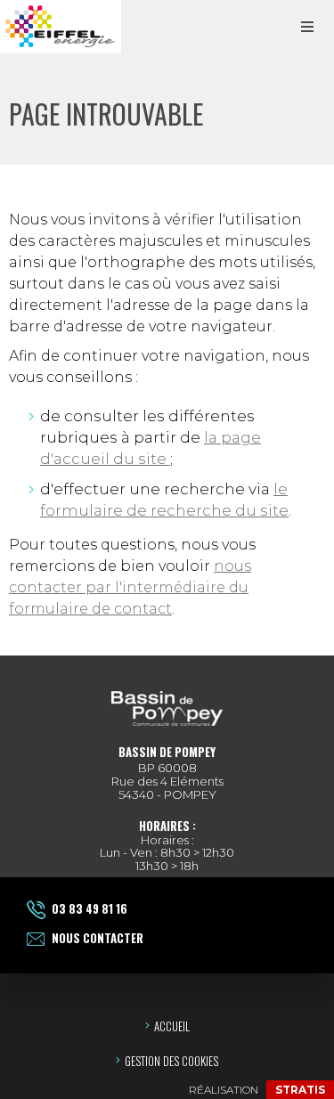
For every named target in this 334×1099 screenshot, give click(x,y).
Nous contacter (97, 938)
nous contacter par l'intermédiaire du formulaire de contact (130, 587)
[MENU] (307, 26)
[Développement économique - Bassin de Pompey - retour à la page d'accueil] (60, 26)
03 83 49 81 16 (89, 908)
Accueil (172, 1026)
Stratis (300, 1089)
